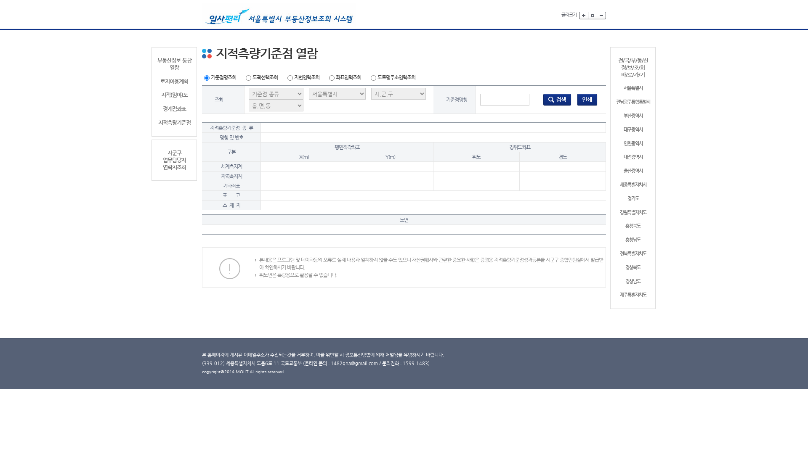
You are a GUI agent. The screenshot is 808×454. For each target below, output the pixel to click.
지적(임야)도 (174, 95)
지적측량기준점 (174, 122)
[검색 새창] (557, 99)
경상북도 (633, 267)
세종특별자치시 (633, 184)
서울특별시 (633, 88)
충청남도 (633, 240)
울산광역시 (633, 171)
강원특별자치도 (633, 212)
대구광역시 (633, 129)
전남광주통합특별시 (633, 102)
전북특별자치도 (633, 253)
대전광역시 (633, 157)
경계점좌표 (174, 109)
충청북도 (633, 226)
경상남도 (633, 281)
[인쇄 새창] (587, 99)
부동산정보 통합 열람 (174, 64)
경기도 (633, 198)
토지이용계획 (174, 81)
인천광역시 (633, 143)
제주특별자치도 (633, 295)
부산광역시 (633, 116)
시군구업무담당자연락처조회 (174, 160)
